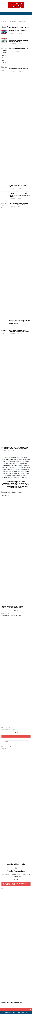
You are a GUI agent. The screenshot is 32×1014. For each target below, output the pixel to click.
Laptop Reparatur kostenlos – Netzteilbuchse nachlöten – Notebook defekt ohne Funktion (18, 40)
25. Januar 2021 (12, 421)
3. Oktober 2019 (13, 655)
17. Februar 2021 (13, 305)
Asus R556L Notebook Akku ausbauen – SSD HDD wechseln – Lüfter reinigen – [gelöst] (19, 68)
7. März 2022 (12, 51)
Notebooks (13, 21)
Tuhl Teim (20, 33)
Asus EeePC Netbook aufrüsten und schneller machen (18, 31)
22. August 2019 (6, 772)
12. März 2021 (12, 188)
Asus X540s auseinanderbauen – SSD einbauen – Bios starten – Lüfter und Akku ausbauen (19, 302)
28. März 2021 (12, 71)
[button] (30, 14)
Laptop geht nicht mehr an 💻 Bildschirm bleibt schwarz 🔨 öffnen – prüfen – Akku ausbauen (16, 769)
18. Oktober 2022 (13, 33)
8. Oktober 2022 (13, 43)
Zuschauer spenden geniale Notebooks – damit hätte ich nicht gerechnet (19, 418)
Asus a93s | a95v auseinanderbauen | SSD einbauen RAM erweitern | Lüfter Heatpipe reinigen (19, 536)
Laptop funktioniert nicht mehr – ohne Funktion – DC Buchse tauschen (18, 49)
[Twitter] (17, 16)
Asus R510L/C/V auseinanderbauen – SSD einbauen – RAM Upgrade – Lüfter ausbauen (19, 185)
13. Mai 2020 (12, 539)
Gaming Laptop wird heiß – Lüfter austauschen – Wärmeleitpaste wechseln (19, 652)
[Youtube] (14, 16)
